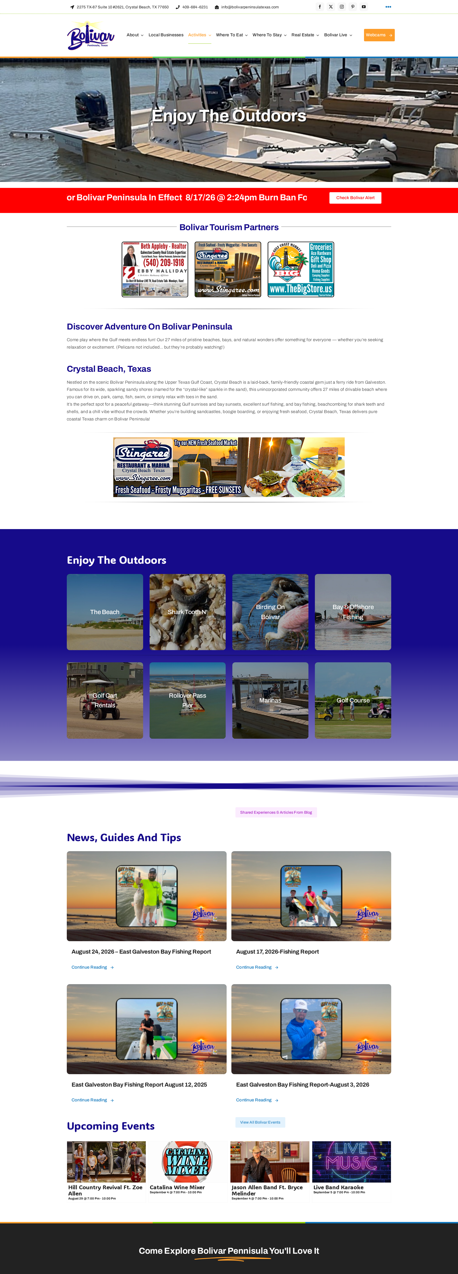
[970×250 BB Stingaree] (229, 441)
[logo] (91, 22)
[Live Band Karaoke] (351, 1162)
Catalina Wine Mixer (177, 1187)
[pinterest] (353, 6)
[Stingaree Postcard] (228, 245)
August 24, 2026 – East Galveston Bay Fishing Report (141, 952)
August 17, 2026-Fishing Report (277, 952)
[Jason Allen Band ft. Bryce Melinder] (269, 1162)
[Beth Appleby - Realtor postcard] (155, 245)
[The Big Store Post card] (301, 245)
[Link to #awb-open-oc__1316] (388, 7)
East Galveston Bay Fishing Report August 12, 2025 (139, 1085)
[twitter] (331, 6)
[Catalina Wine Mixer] (188, 1162)
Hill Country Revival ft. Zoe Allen (105, 1190)
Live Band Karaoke (338, 1187)
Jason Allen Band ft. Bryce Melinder (267, 1190)
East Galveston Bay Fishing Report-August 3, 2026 (302, 1085)
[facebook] (320, 6)
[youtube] (363, 6)
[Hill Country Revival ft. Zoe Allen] (106, 1162)
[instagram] (342, 6)
